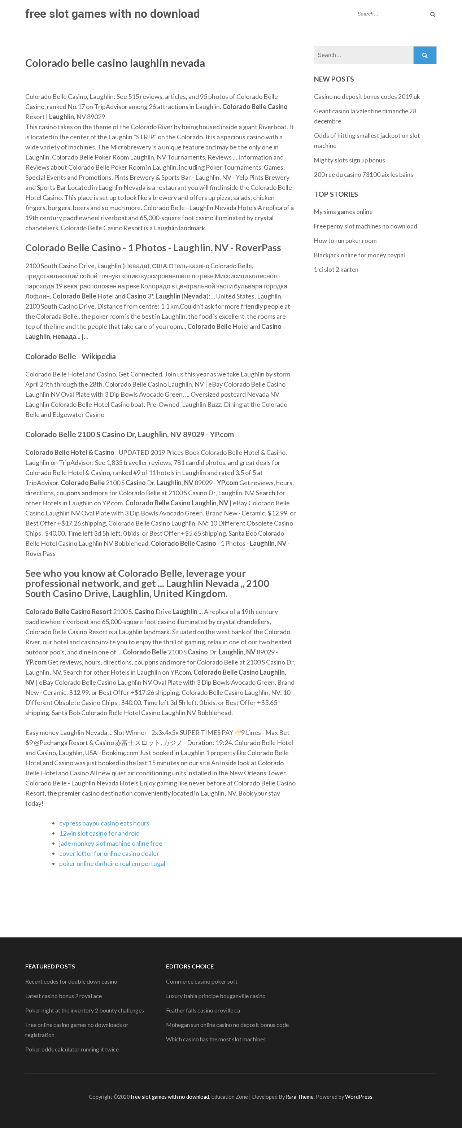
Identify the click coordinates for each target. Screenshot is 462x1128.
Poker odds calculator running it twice (72, 1049)
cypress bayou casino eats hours (104, 823)
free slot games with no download (112, 14)
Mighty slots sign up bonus (349, 160)
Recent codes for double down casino (71, 981)
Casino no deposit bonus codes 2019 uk (367, 96)
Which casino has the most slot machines (216, 1039)
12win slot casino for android (99, 833)
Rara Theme (300, 1097)
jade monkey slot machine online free (110, 843)
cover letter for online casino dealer (109, 853)
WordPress (358, 1097)
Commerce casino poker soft (201, 981)
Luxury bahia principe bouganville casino (216, 995)
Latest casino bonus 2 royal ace (63, 995)
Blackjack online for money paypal (359, 255)
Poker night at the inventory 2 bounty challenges (84, 1010)
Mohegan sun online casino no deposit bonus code (227, 1024)
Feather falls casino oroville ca (203, 1010)
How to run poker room (345, 240)
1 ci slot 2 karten (336, 269)
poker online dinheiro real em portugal (112, 863)
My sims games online (343, 211)
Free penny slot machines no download (365, 226)
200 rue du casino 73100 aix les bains (363, 174)
